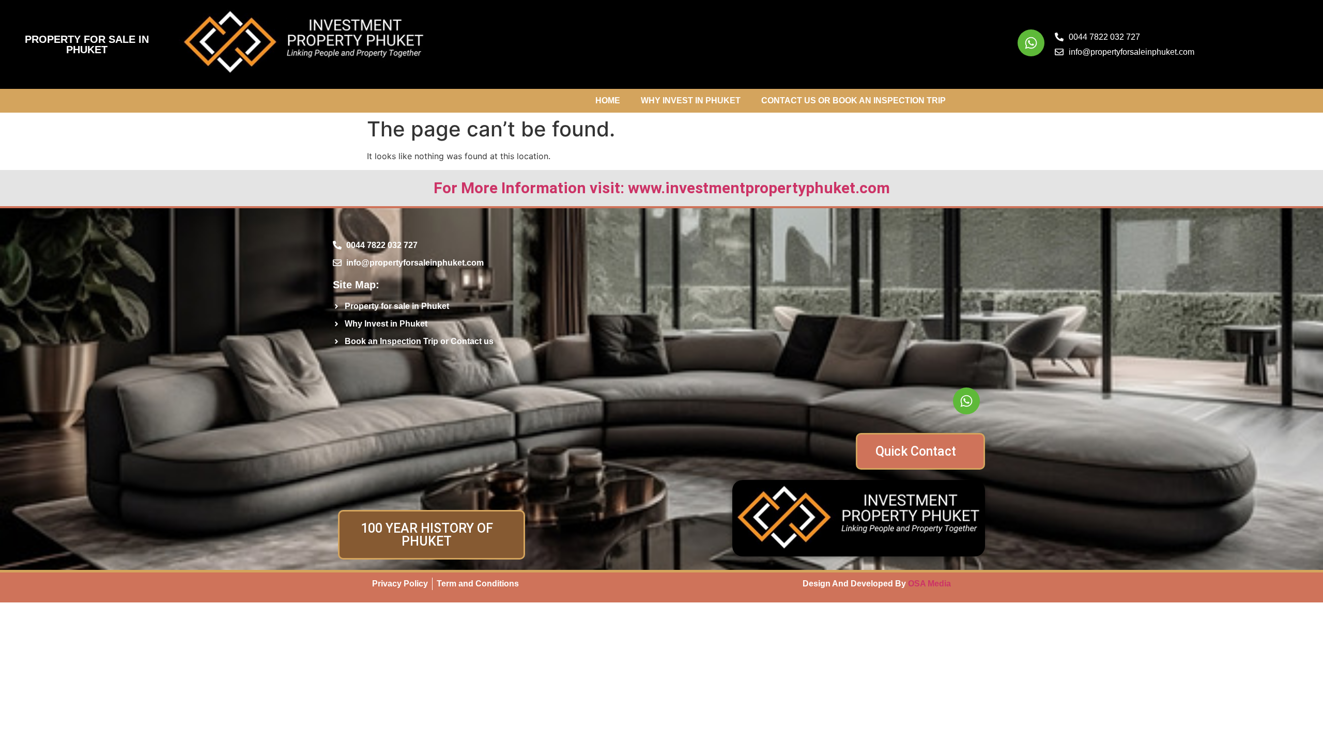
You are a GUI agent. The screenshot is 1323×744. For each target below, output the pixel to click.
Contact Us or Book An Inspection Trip (853, 100)
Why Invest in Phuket (691, 100)
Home (607, 100)
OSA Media (929, 583)
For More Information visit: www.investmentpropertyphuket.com (662, 188)
